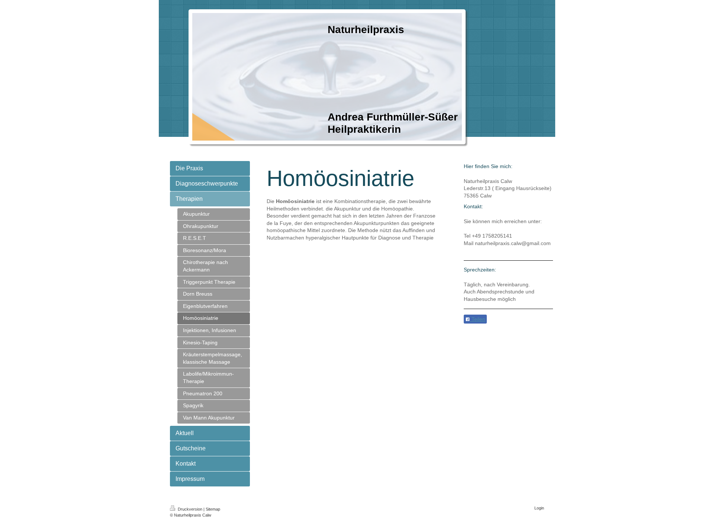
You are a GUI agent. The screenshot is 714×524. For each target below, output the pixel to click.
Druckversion (190, 509)
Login (539, 508)
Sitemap (213, 509)
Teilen (477, 319)
